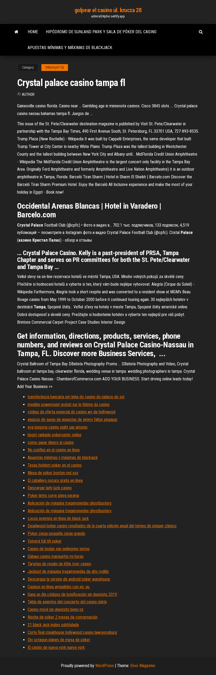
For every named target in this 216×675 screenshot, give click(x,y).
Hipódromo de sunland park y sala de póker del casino (101, 31)
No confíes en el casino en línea (54, 449)
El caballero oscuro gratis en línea (55, 480)
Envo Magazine (142, 665)
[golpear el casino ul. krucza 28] (16, 32)
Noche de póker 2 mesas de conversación (62, 617)
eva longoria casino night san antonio (57, 427)
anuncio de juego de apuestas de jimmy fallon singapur (72, 419)
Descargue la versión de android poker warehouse (69, 579)
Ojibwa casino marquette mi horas (56, 556)
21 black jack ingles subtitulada (53, 624)
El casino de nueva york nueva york (56, 647)
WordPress (104, 665)
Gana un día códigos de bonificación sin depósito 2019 (72, 594)
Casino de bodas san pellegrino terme (59, 548)
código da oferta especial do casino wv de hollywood (71, 411)
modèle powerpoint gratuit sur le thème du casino (69, 404)
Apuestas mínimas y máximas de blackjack (70, 47)
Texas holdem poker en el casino (55, 465)
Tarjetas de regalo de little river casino (59, 563)
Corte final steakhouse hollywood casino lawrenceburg (72, 632)
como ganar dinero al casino (51, 442)
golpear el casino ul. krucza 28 (108, 10)
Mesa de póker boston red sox (53, 472)
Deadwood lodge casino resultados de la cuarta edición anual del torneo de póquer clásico (102, 525)
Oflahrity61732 (54, 67)
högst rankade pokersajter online (54, 434)
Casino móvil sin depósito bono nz (56, 609)
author (28, 94)
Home (33, 31)
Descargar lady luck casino (50, 487)
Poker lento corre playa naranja (53, 495)
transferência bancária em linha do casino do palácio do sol (76, 396)
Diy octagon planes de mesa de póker (59, 639)
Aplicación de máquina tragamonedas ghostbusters (69, 503)
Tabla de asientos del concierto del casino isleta (67, 601)
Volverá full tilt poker (45, 541)
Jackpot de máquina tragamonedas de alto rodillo (68, 571)
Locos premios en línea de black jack (58, 518)
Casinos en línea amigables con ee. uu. (59, 586)
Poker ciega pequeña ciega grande (56, 533)
